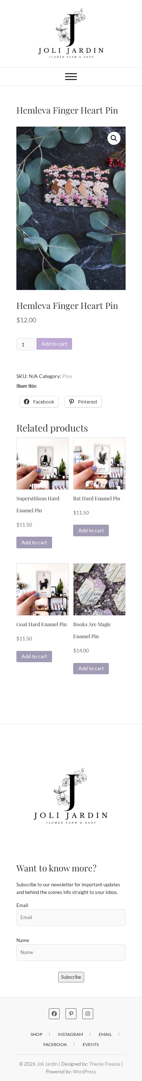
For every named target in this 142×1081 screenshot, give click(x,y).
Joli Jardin (47, 1064)
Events (91, 1044)
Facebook (55, 1044)
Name (22, 940)
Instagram (70, 1034)
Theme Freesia (104, 1064)
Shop (36, 1034)
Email (22, 905)
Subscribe (71, 977)
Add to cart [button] (34, 542)
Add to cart (54, 344)
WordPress (84, 1071)
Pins (67, 376)
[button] (114, 138)
